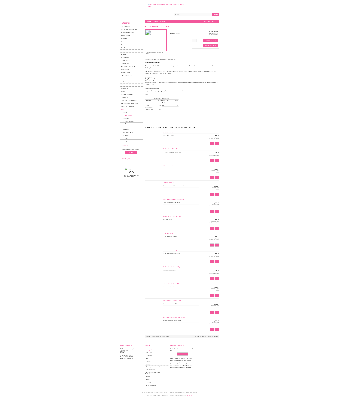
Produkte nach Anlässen (127, 32)
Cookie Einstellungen (151, 385)
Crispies (125, 124)
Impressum (148, 364)
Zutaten (123, 109)
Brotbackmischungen (128, 121)
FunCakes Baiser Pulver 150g (170, 149)
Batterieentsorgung (150, 369)
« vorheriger (203, 336)
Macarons (124, 79)
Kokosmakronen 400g (168, 165)
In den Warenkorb (210, 40)
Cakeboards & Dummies (128, 51)
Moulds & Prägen (126, 82)
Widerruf (148, 379)
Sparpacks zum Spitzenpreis (129, 29)
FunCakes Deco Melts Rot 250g (171, 283)
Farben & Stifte (125, 63)
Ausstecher (124, 38)
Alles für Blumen (125, 35)
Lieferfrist (148, 361)
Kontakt (156, 21)
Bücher (123, 45)
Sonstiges (125, 138)
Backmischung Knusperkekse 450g (172, 300)
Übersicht (148, 336)
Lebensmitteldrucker (126, 75)
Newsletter (162, 21)
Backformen (124, 41)
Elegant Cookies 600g (168, 132)
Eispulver (125, 126)
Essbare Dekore (125, 60)
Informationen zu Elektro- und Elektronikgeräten (152, 373)
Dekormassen (125, 57)
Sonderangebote (125, 26)
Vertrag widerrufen (151, 350)
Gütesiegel (148, 382)
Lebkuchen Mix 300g (168, 182)
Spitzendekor (124, 88)
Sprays (123, 91)
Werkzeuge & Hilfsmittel (127, 106)
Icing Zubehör (125, 69)
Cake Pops (124, 48)
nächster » (210, 336)
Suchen (215, 14)
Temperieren (124, 97)
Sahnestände (126, 135)
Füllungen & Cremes (128, 132)
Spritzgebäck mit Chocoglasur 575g (172, 216)
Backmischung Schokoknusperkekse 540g (174, 317)
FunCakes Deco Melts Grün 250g (171, 267)
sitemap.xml (189, 395)
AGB (147, 358)
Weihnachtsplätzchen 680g (170, 250)
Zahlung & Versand (150, 352)
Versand (216, 34)
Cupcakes (124, 54)
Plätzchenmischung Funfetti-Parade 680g (173, 199)
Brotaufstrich (126, 118)
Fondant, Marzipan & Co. (128, 66)
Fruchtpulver (126, 129)
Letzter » (216, 336)
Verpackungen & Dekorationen (129, 103)
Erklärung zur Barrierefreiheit (153, 367)
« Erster (197, 336)
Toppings (125, 141)
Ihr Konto (149, 21)
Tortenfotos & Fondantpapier (129, 100)
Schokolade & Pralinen (127, 85)
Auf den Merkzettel (210, 45)
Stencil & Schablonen (127, 94)
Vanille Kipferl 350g (168, 233)
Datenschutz (149, 355)
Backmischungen (127, 115)
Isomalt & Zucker (125, 72)
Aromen (125, 112)
